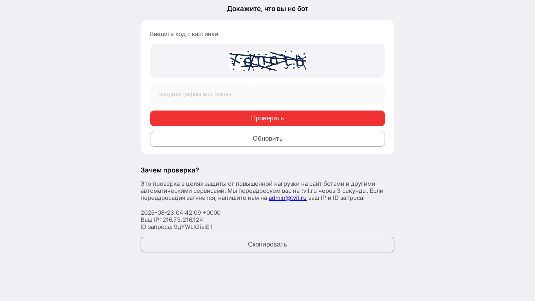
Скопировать (267, 244)
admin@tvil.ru (288, 197)
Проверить (267, 118)
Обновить (268, 138)
